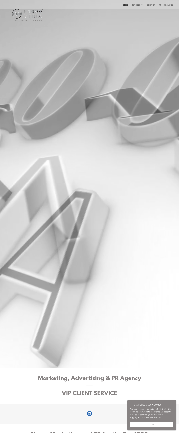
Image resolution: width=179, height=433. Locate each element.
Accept (152, 424)
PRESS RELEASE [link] (166, 5)
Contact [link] (151, 5)
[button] (137, 5)
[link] (27, 4)
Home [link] (125, 5)
